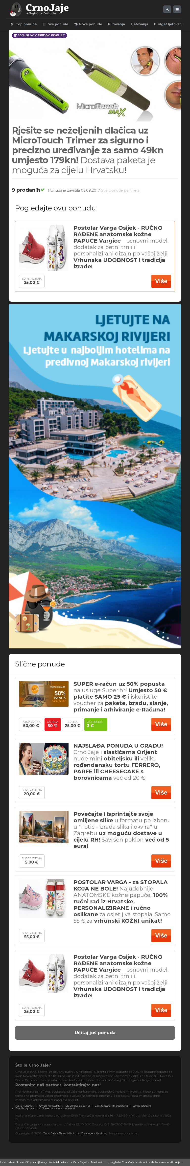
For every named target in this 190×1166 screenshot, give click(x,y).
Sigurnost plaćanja (77, 1105)
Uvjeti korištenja (49, 1105)
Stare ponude (51, 1108)
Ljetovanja (139, 24)
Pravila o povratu (26, 1108)
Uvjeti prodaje (142, 1105)
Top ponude (23, 24)
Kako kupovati (24, 1105)
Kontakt (70, 1108)
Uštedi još (95, 723)
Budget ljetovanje (169, 24)
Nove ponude (88, 24)
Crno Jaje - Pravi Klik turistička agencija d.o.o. (75, 1133)
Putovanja (116, 24)
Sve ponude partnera (120, 190)
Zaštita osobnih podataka (111, 1105)
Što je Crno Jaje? (33, 1065)
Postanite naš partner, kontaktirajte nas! (58, 1085)
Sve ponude (55, 24)
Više (161, 281)
